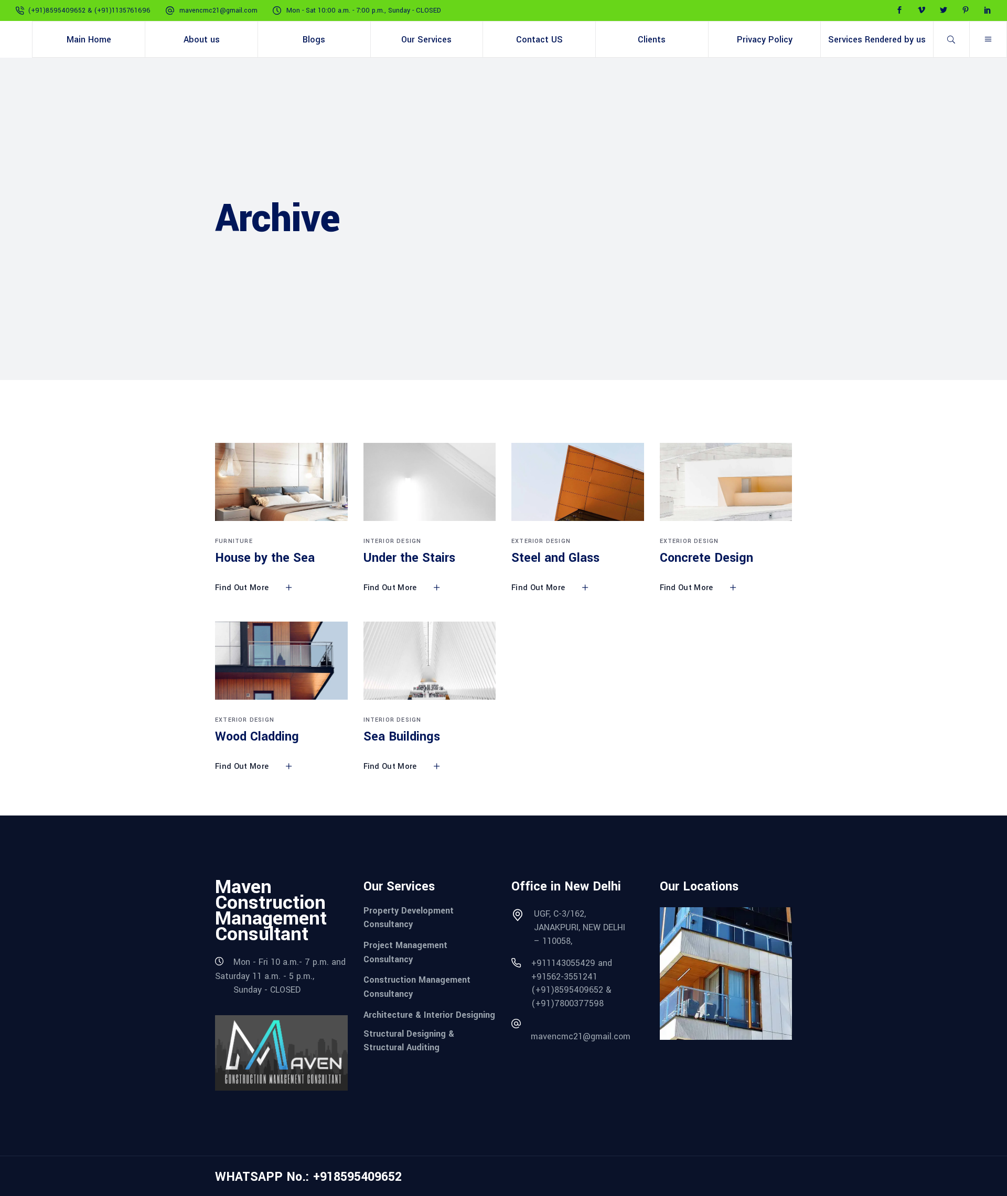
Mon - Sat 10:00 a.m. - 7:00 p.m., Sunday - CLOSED (363, 10)
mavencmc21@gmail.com (218, 10)
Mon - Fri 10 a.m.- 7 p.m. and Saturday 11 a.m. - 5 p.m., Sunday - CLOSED (280, 976)
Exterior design (541, 541)
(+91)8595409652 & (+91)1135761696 (89, 10)
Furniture (234, 541)
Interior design (392, 541)
